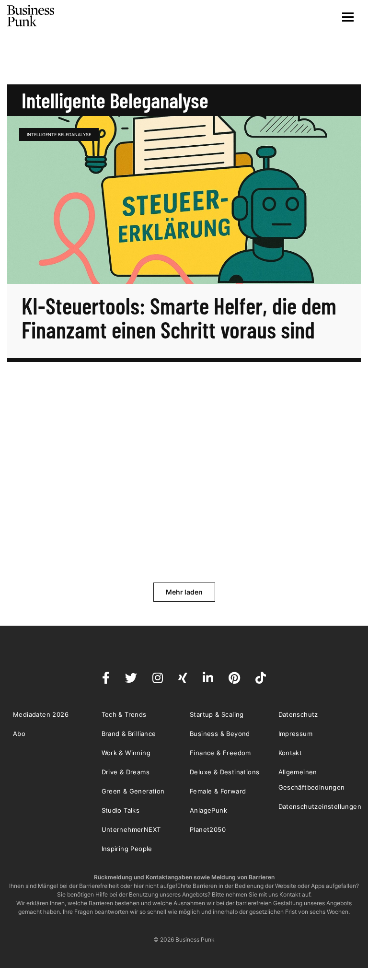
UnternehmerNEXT (131, 829)
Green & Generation (133, 791)
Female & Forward (218, 791)
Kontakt (290, 753)
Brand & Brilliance (129, 733)
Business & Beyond (220, 733)
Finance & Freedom (220, 753)
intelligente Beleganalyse (59, 134)
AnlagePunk (208, 810)
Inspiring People (127, 848)
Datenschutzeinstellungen (320, 806)
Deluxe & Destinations (224, 772)
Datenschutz (298, 714)
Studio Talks (121, 810)
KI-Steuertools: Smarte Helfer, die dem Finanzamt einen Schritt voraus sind (179, 317)
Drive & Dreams (126, 772)
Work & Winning (126, 753)
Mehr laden (184, 592)
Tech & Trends (124, 714)
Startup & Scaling (217, 714)
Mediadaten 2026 (41, 714)
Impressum (295, 733)
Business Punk (31, 16)
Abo (19, 733)
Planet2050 (208, 829)
